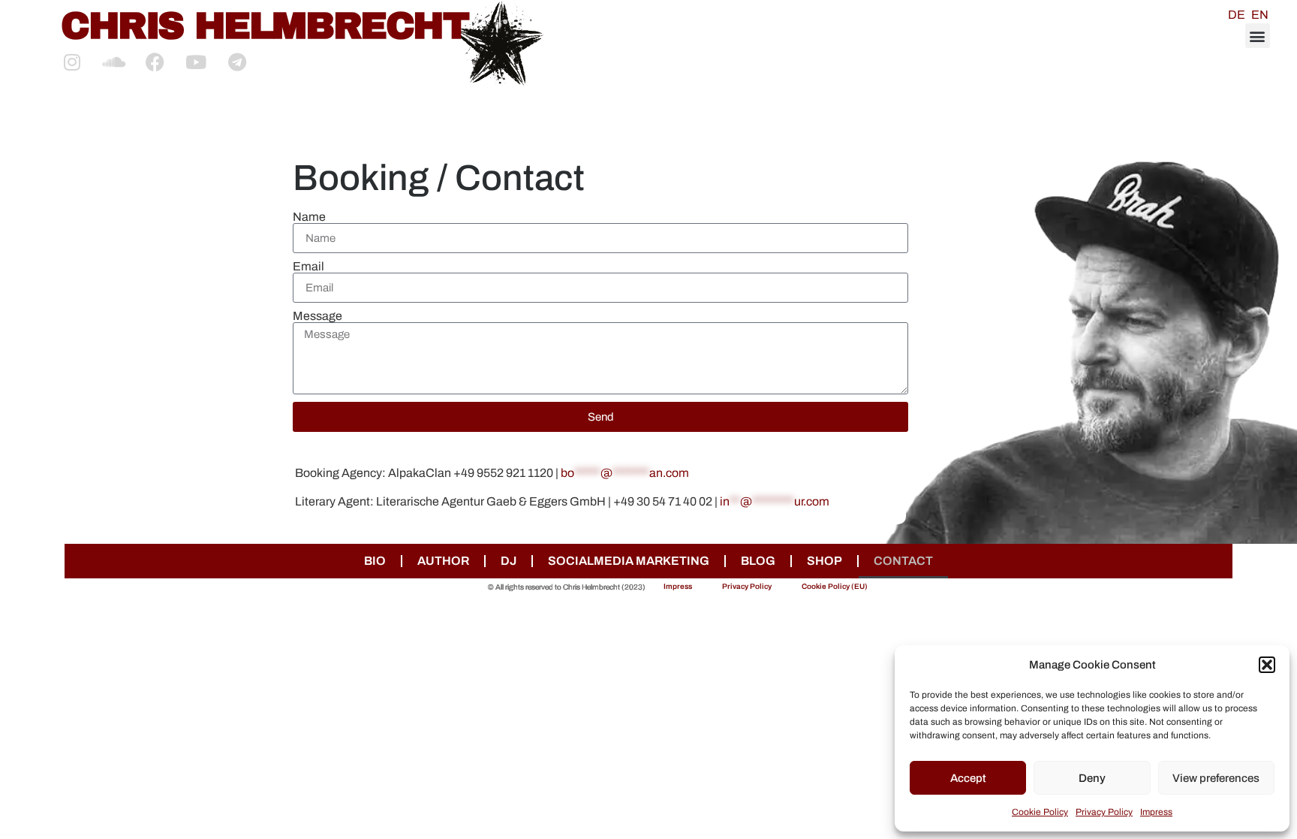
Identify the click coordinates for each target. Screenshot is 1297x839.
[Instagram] (72, 61)
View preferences (1215, 778)
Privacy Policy (1104, 812)
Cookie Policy (1040, 812)
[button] (1266, 664)
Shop (824, 560)
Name (309, 217)
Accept (968, 778)
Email (308, 267)
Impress (1156, 812)
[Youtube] (196, 61)
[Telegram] (237, 61)
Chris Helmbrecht (264, 26)
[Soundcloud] (113, 61)
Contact (903, 560)
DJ (508, 560)
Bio (375, 560)
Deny (1092, 778)
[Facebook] (154, 61)
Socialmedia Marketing (628, 560)
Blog (758, 560)
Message (317, 316)
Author (443, 560)
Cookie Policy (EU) (835, 586)
